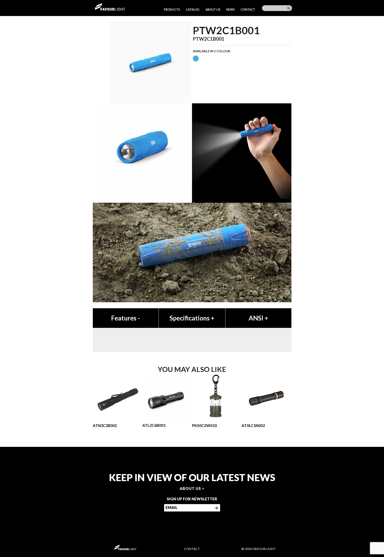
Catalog (192, 9)
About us (212, 9)
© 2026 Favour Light (258, 549)
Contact (248, 9)
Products (172, 9)
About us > (192, 488)
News (230, 9)
